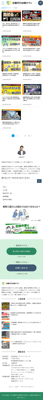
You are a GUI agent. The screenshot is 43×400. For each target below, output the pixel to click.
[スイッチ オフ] (35, 3)
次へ (29, 136)
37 (25, 136)
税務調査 (6, 196)
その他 (5, 190)
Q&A (4, 187)
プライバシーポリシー (27, 387)
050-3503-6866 (22, 251)
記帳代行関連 (7, 199)
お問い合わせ (21, 267)
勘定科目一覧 (7, 193)
